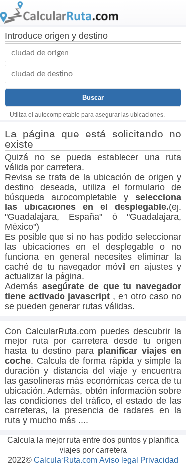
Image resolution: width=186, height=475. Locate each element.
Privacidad (159, 460)
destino (93, 36)
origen (57, 36)
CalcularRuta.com (65, 460)
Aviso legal (118, 460)
